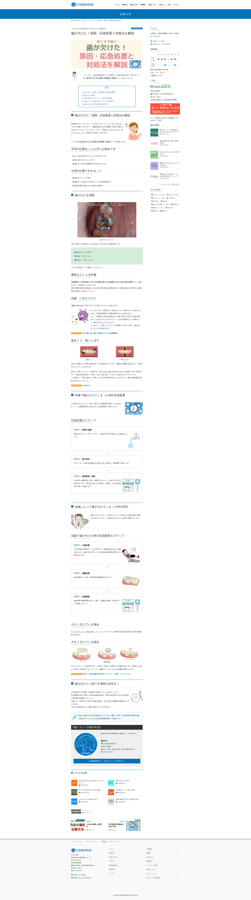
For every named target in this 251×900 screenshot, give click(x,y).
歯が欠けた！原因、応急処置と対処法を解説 (99, 92)
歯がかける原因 (89, 95)
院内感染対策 (113, 865)
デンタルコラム (136, 28)
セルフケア (173, 194)
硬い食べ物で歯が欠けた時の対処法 (90, 790)
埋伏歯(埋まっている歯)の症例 (125, 790)
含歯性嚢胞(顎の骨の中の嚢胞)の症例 (127, 799)
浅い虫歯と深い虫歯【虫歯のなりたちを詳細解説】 (100, 333)
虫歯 (155, 211)
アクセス (112, 873)
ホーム (111, 849)
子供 (155, 201)
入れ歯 (171, 198)
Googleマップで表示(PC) (161, 44)
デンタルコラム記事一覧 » (170, 184)
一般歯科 (149, 849)
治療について (158, 207)
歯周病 (175, 204)
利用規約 (104, 841)
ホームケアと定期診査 (153, 877)
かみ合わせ (86, 385)
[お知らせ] (133, 822)
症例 (170, 207)
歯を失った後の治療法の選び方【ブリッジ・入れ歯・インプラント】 (106, 674)
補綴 (164, 211)
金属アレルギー (151, 869)
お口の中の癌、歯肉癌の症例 (88, 799)
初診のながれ (113, 857)
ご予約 (111, 861)
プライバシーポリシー (92, 841)
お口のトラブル (88, 812)
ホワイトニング (158, 198)
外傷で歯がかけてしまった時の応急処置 (98, 98)
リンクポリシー (77, 841)
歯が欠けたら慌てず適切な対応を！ (96, 104)
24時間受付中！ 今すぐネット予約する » (107, 761)
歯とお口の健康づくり (160, 204)
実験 (165, 201)
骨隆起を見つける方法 (122, 780)
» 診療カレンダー (156, 75)
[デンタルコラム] (78, 822)
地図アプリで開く (158, 41)
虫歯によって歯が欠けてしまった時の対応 (99, 101)
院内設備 (112, 869)
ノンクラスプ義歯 (151, 865)
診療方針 (112, 853)
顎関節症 (149, 861)
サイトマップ (114, 841)
